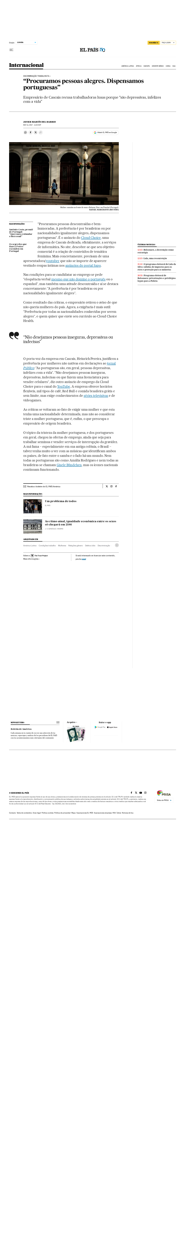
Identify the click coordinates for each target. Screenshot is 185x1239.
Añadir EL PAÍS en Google (107, 132)
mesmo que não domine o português (78, 279)
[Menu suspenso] (11, 50)
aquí (84, 559)
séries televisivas (96, 396)
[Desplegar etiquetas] (117, 545)
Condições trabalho (47, 545)
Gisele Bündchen (69, 465)
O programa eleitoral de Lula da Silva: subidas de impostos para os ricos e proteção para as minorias (157, 267)
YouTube (63, 386)
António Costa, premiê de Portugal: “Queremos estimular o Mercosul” (21, 233)
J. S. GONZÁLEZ (50, 529)
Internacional (26, 65)
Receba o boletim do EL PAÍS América (43, 486)
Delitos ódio (90, 545)
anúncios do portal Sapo (83, 265)
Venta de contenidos (24, 813)
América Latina (127, 66)
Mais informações (30, 559)
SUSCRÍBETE (153, 43)
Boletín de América (21, 729)
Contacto (12, 813)
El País (47, 505)
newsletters (17, 722)
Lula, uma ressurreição (155, 258)
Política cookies (47, 813)
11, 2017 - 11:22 (32, 125)
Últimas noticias (146, 244)
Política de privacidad (62, 813)
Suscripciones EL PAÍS (84, 813)
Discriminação (104, 545)
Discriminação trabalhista (36, 76)
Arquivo (71, 722)
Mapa (73, 813)
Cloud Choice (91, 238)
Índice (119, 813)
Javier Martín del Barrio (39, 122)
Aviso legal (37, 813)
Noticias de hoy (127, 813)
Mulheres (62, 545)
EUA (174, 66)
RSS (114, 813)
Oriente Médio (157, 66)
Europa (147, 66)
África (138, 66)
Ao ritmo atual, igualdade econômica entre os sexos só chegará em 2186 (80, 523)
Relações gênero (75, 545)
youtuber (52, 261)
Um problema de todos (60, 501)
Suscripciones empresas (103, 813)
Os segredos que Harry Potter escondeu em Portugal (18, 247)
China (168, 66)
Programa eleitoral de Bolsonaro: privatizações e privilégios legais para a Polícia (157, 278)
